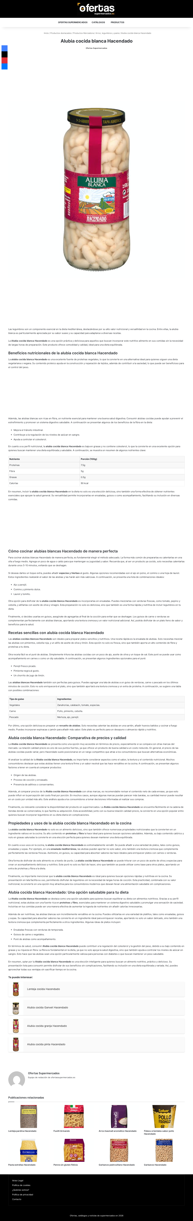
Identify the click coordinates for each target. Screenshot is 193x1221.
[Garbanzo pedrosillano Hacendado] (119, 1150)
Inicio (46, 33)
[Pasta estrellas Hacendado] (28, 1150)
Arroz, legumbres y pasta (107, 33)
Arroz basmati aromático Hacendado (118, 1131)
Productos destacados (60, 33)
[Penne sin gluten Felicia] (74, 1150)
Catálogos (98, 22)
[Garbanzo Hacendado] (164, 1150)
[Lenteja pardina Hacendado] (28, 1116)
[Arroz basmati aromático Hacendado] (119, 1116)
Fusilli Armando (62, 1131)
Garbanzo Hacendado (155, 1164)
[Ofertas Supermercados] (96, 9)
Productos (117, 22)
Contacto (16, 1199)
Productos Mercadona (83, 33)
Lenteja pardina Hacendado (22, 1131)
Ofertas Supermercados (72, 22)
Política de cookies (21, 1185)
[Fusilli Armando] (74, 1116)
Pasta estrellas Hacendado (22, 1164)
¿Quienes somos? (20, 1190)
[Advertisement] (96, 76)
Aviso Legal (17, 1180)
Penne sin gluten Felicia (66, 1164)
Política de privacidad (22, 1194)
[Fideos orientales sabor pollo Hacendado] (164, 1116)
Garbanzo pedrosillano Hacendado (117, 1164)
